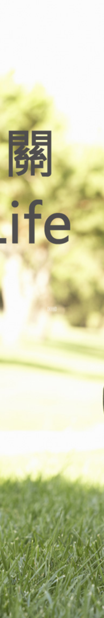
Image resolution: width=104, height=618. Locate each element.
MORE (53, 309)
